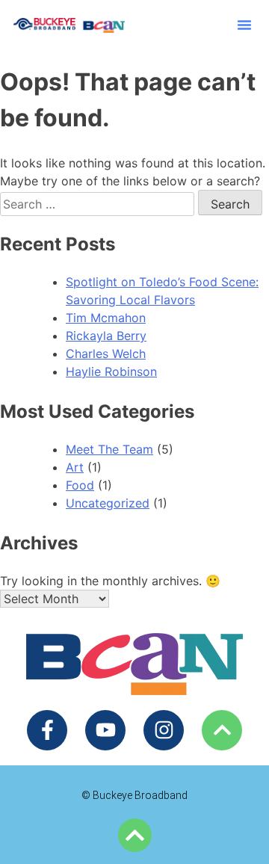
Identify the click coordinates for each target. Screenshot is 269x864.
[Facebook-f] (47, 730)
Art (75, 467)
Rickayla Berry (106, 335)
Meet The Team (109, 449)
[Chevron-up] (222, 730)
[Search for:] (99, 204)
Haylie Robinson (111, 371)
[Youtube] (105, 730)
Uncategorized (107, 503)
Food (80, 485)
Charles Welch (106, 353)
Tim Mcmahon (106, 317)
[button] (244, 24)
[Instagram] (163, 730)
